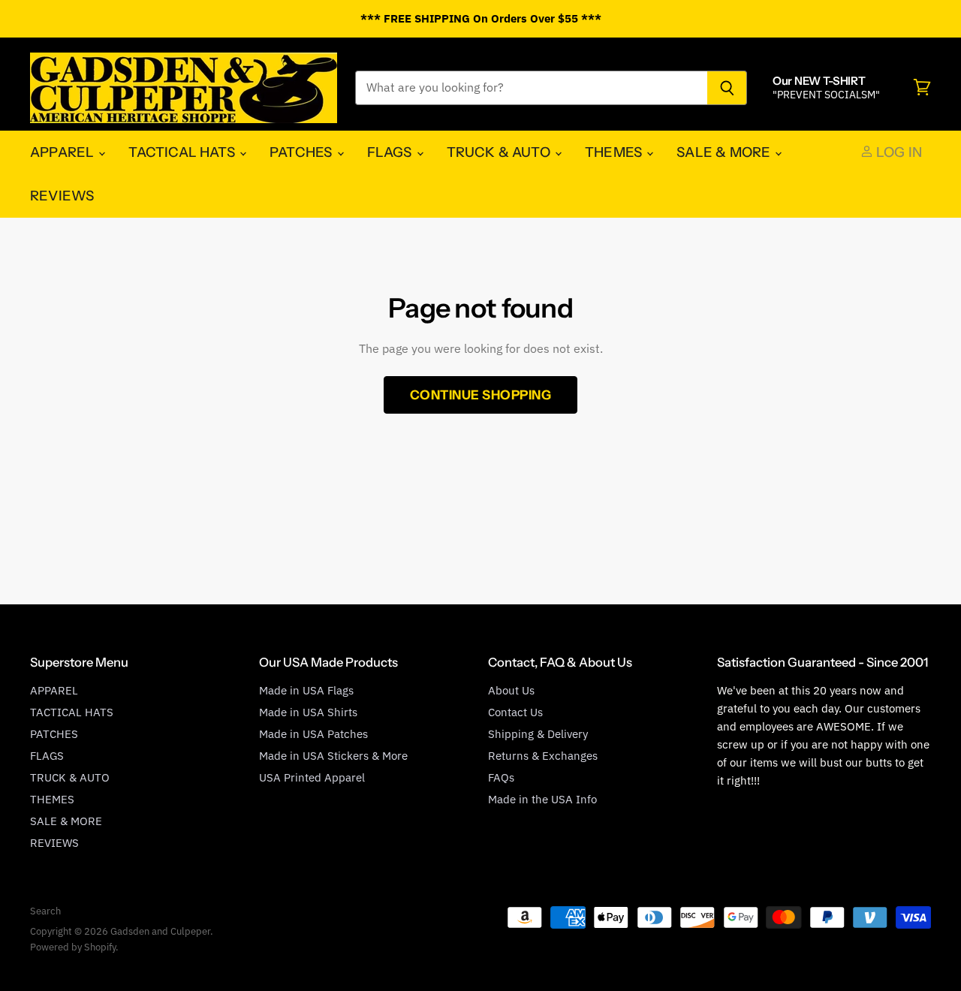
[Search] (727, 88)
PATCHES (302, 152)
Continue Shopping (481, 394)
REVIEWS (62, 195)
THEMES (615, 152)
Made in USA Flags (306, 690)
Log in (897, 152)
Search (45, 911)
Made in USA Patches (313, 734)
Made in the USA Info (542, 799)
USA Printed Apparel (312, 777)
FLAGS (391, 152)
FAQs (501, 777)
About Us (511, 690)
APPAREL (63, 152)
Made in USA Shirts (308, 712)
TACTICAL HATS (183, 152)
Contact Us (515, 712)
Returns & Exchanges (543, 756)
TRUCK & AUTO (500, 152)
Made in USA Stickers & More (333, 756)
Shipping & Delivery (538, 734)
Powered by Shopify (73, 947)
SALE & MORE (724, 152)
